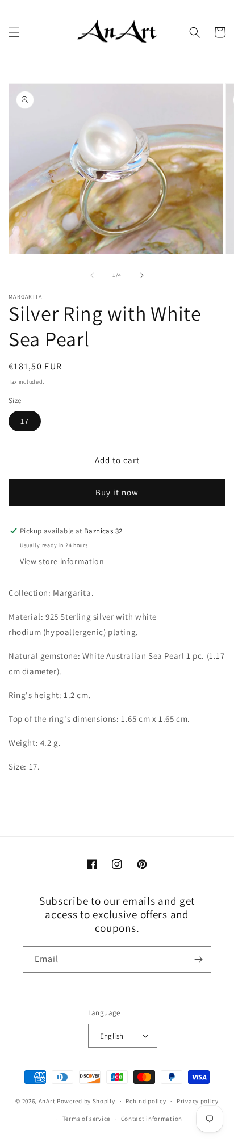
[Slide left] (92, 275)
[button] (14, 32)
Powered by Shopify (86, 1101)
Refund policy (146, 1101)
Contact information (151, 1119)
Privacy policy (198, 1101)
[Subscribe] (198, 959)
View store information (62, 561)
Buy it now (117, 492)
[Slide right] (141, 275)
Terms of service (86, 1119)
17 (24, 421)
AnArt (47, 1101)
